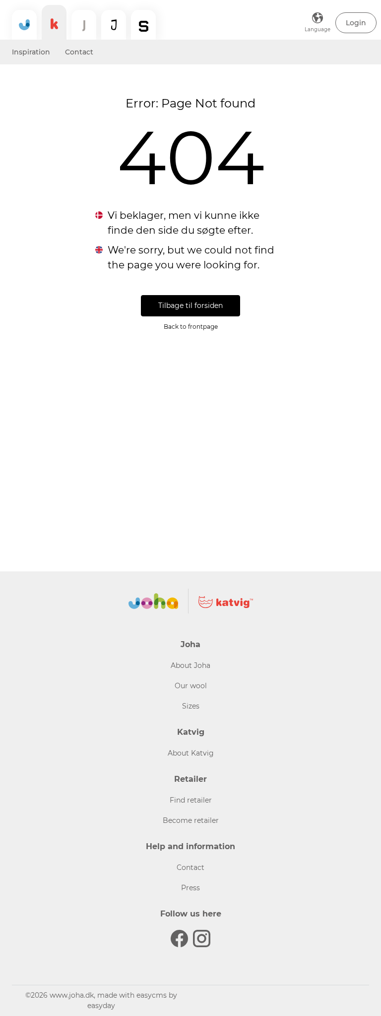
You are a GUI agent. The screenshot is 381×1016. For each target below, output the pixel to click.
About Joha (190, 665)
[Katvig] (54, 22)
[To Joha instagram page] (201, 938)
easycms (151, 995)
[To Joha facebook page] (179, 938)
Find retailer (191, 800)
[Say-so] (143, 25)
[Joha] (24, 25)
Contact (79, 52)
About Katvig (191, 753)
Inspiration (31, 52)
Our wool (191, 685)
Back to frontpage (191, 326)
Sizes (190, 706)
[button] (356, 22)
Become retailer (191, 820)
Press (190, 887)
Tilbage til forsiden (190, 305)
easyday (101, 1005)
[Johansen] (113, 25)
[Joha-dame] (83, 25)
